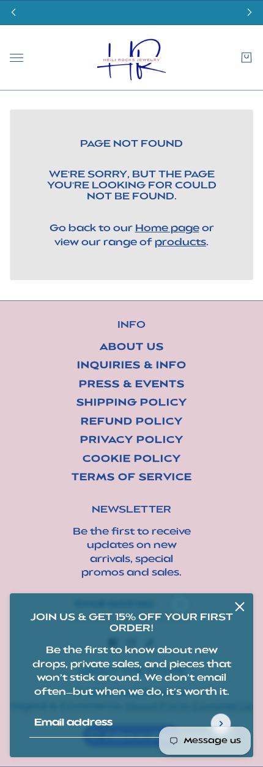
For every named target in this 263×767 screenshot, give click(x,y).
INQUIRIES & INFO (132, 366)
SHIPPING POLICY (131, 403)
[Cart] (246, 57)
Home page (167, 229)
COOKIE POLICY (132, 459)
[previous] (13, 12)
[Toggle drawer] (16, 57)
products (180, 243)
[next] (249, 12)
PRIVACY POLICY (131, 440)
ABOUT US (132, 347)
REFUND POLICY (132, 422)
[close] (240, 607)
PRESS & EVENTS (132, 385)
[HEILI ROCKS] (131, 58)
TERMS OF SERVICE (132, 478)
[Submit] (220, 723)
